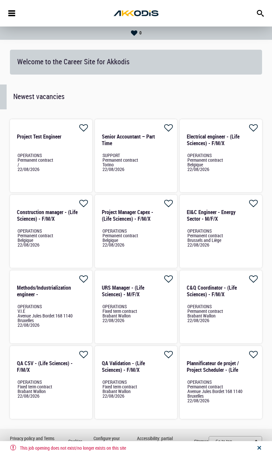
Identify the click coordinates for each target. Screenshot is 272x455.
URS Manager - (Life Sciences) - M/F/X (123, 291)
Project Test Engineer (39, 137)
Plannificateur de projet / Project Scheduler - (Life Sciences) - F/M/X (213, 370)
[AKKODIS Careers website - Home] (136, 13)
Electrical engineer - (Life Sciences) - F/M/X (213, 140)
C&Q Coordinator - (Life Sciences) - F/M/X (212, 291)
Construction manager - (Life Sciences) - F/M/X (47, 215)
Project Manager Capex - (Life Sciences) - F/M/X (127, 215)
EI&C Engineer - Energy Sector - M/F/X (211, 215)
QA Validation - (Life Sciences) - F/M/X (123, 366)
